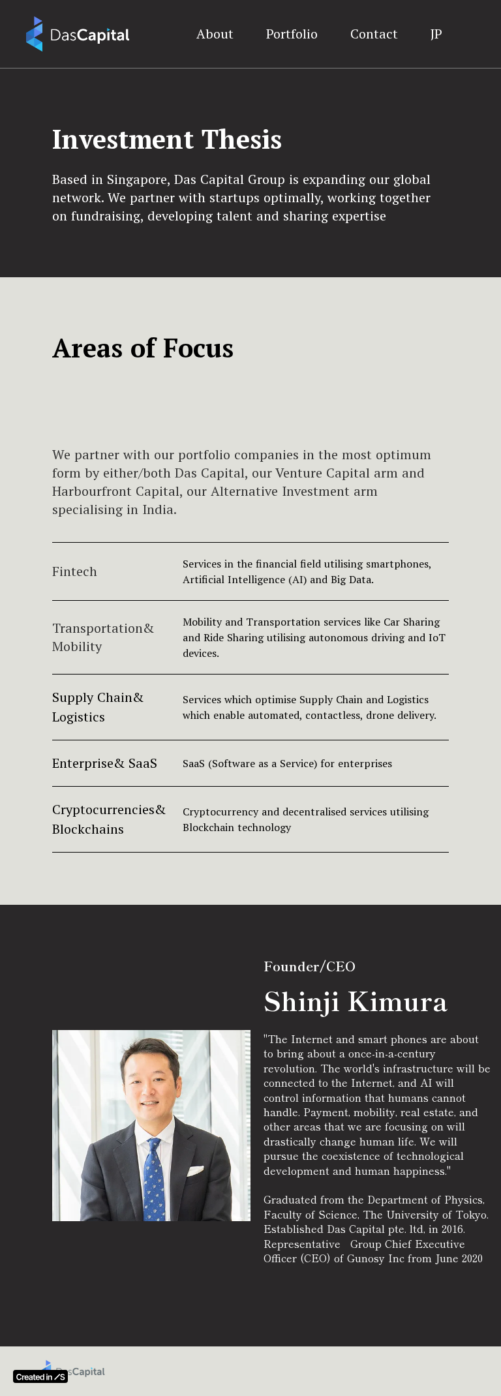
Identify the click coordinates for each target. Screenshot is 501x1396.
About (215, 33)
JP (436, 33)
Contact (374, 33)
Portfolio (292, 33)
